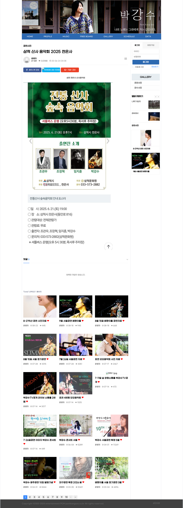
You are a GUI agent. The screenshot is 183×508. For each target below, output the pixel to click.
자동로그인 (139, 67)
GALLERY (108, 37)
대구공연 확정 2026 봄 (70, 482)
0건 (35, 61)
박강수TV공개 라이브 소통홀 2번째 (39, 399)
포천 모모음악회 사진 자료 (108, 359)
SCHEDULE (129, 37)
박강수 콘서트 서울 (68, 440)
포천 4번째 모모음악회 (70, 397)
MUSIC (66, 37)
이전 (155, 96)
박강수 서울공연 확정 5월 (107, 440)
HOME (30, 37)
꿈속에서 (135, 113)
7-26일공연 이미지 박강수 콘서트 (39, 440)
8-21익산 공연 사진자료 (141, 149)
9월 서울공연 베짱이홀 (141, 171)
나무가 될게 (136, 101)
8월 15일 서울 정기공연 (34, 359)
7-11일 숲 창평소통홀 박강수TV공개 (111, 380)
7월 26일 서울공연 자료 (71, 359)
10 (66, 497)
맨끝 (75, 497)
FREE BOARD (86, 37)
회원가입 (150, 45)
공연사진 (135, 125)
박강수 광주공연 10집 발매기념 (38, 482)
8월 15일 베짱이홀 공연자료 (108, 321)
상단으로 (156, 503)
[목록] (125, 59)
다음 (158, 96)
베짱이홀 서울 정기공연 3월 (108, 482)
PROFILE (48, 37)
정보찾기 (154, 67)
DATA (148, 37)
